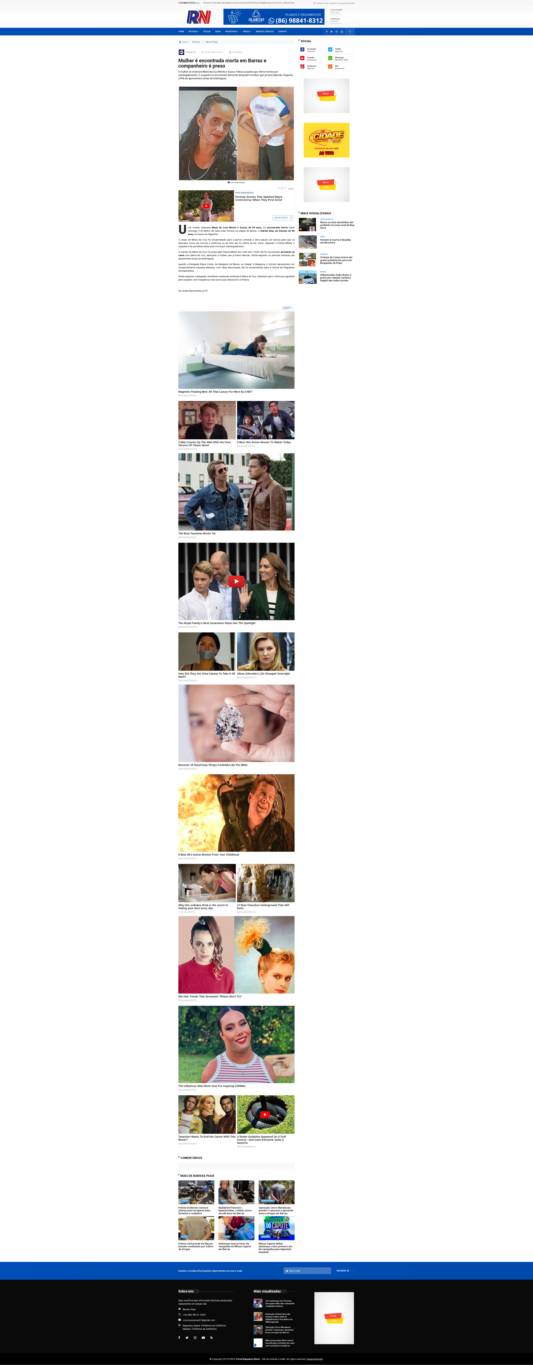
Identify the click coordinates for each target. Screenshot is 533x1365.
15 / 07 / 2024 (213, 52)
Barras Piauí (211, 42)
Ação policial (268, 1200)
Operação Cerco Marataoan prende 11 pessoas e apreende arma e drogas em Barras (276, 1210)
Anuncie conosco (265, 31)
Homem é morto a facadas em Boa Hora (220, 3)
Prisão (185, 1236)
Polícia (207, 31)
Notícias (193, 31)
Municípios (231, 31)
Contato (282, 31)
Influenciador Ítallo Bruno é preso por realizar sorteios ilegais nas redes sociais (335, 277)
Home (181, 31)
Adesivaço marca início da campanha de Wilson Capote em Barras (234, 1246)
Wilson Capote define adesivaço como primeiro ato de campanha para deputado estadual (275, 1248)
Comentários (237, 52)
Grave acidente (326, 219)
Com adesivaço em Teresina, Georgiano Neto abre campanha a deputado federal (280, 1303)
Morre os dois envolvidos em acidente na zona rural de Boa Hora (337, 225)
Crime (322, 236)
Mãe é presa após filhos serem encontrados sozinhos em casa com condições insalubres (279, 1343)
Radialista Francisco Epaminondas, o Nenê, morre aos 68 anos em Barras (235, 1210)
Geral (218, 31)
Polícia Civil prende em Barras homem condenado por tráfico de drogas (195, 1246)
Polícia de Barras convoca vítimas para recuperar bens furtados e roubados (194, 1210)
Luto (224, 1200)
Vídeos (246, 31)
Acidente (324, 254)
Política (225, 1236)
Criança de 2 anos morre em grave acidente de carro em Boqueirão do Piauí (336, 260)
